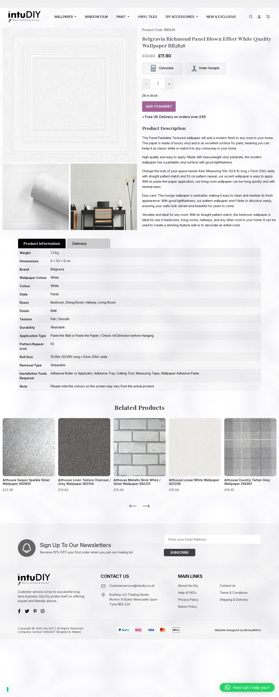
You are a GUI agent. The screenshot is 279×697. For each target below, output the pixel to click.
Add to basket (159, 106)
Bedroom (57, 302)
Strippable (58, 365)
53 (52, 344)
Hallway (90, 302)
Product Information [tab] (42, 243)
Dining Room (75, 302)
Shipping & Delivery (234, 599)
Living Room (107, 302)
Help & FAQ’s (187, 592)
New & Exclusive (221, 17)
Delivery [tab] (79, 243)
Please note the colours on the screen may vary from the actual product (102, 386)
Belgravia (57, 269)
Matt (54, 310)
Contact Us (227, 585)
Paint (121, 17)
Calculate (166, 68)
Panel (55, 294)
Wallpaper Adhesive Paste (180, 373)
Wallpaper (63, 17)
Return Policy (187, 606)
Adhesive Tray (104, 373)
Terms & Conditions (234, 592)
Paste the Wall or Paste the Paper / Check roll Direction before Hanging (102, 335)
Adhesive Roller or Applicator (71, 373)
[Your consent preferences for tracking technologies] (7, 689)
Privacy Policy (188, 599)
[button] (247, 687)
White (55, 277)
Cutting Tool (125, 373)
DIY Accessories (180, 17)
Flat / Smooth (60, 319)
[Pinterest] (35, 611)
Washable (58, 327)
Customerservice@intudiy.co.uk (132, 585)
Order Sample (209, 68)
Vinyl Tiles (147, 17)
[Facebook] (19, 611)
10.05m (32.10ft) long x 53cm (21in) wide (79, 357)
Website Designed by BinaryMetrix (238, 630)
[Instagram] (43, 611)
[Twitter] (27, 611)
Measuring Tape (147, 373)
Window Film (96, 17)
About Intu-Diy (188, 585)
